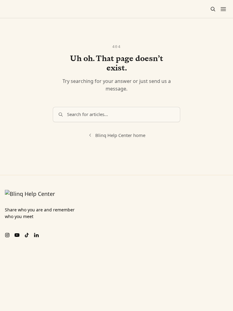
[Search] (213, 9)
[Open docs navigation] (223, 9)
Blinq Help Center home (120, 135)
